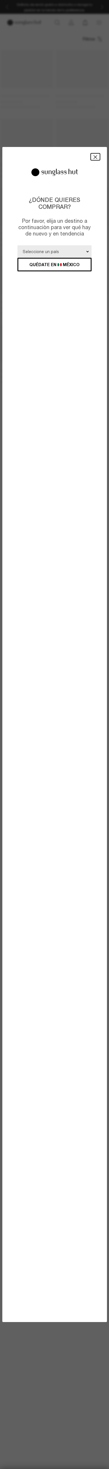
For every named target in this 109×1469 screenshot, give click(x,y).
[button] (95, 156)
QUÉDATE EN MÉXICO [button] (54, 264)
